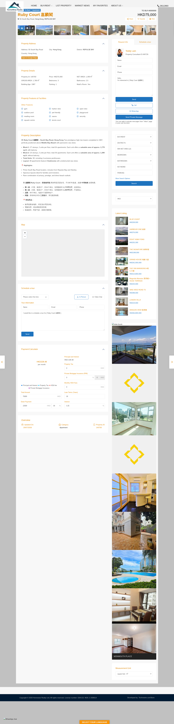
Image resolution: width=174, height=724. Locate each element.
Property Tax (68, 364)
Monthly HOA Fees (70, 383)
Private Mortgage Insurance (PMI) (76, 373)
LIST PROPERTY (63, 6)
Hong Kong (39, 19)
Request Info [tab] (123, 42)
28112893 (164, 6)
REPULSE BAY (50, 19)
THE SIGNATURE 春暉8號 (139, 249)
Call (135, 105)
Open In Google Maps (29, 58)
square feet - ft (122, 674)
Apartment (36, 10)
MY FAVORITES (100, 6)
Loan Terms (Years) (71, 392)
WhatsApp (135, 111)
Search (134, 183)
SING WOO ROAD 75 (137, 290)
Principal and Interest (71, 357)
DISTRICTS (121, 143)
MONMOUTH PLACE (123, 656)
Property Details (28, 71)
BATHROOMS (122, 161)
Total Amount (25, 392)
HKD (119, 199)
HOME (34, 6)
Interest (67, 402)
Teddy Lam (131, 51)
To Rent (27, 10)
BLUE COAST (134, 219)
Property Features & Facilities (33, 98)
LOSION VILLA (135, 300)
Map (23, 225)
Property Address (28, 44)
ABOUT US (116, 6)
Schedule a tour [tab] (145, 42)
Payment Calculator (29, 349)
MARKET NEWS (82, 6)
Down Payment (26, 402)
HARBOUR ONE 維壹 (137, 229)
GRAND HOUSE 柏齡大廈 (139, 259)
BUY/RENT (45, 6)
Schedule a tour (28, 288)
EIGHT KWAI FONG (136, 239)
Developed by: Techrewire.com (138, 698)
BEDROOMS (121, 155)
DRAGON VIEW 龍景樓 (138, 310)
